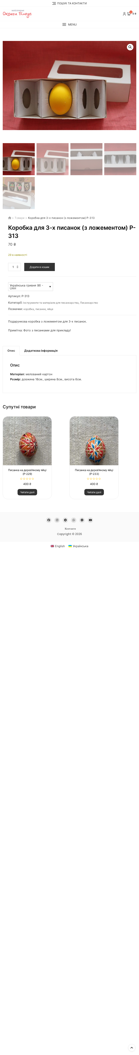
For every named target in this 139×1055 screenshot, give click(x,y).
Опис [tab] (11, 350)
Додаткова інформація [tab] (41, 350)
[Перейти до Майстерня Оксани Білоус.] (10, 218)
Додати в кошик (39, 267)
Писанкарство (89, 302)
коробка (29, 309)
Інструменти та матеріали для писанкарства (51, 302)
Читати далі (27, 492)
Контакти (70, 528)
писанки (40, 309)
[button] (69, 24)
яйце (50, 309)
